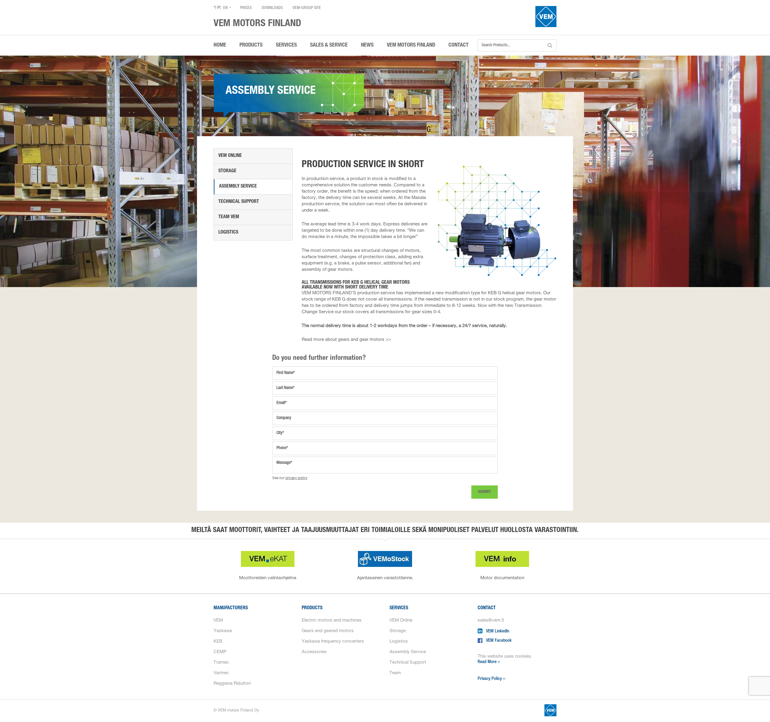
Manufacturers (231, 608)
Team (395, 673)
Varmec (221, 673)
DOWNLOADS (272, 8)
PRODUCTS (251, 45)
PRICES (246, 8)
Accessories (314, 652)
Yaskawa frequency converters (333, 641)
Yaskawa (223, 631)
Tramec (221, 662)
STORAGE (227, 171)
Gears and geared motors (328, 631)
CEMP (220, 652)
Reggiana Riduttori (232, 683)
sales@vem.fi (491, 620)
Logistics (228, 232)
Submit (484, 492)
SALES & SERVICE (329, 45)
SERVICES (286, 45)
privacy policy (296, 478)
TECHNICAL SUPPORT (238, 202)
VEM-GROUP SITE (307, 8)
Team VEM (228, 217)
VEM (218, 620)
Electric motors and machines (332, 620)
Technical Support (408, 662)
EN (225, 8)
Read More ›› (489, 662)
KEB (218, 641)
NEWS (367, 45)
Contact (487, 608)
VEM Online (230, 156)
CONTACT (458, 45)
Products (312, 608)
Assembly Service (238, 186)
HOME (220, 45)
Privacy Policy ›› (491, 679)
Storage (398, 631)
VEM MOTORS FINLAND (411, 45)
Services (399, 608)
